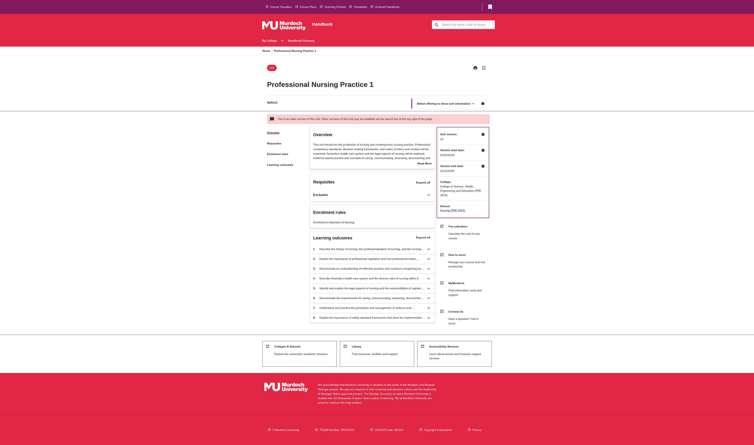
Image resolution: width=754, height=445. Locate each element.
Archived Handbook (387, 6)
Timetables (360, 6)
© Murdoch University (286, 429)
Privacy (476, 429)
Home (266, 50)
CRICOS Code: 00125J (389, 429)
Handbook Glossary (301, 40)
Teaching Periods (335, 6)
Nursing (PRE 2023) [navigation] (452, 210)
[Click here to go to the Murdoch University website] (284, 26)
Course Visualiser (281, 6)
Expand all (423, 182)
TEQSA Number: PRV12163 (336, 429)
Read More (424, 164)
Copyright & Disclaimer (438, 429)
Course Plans (308, 6)
